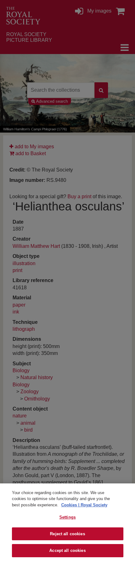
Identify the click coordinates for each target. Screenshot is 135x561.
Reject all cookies (67, 533)
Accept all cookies (67, 550)
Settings (67, 517)
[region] (67, 522)
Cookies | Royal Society (84, 505)
